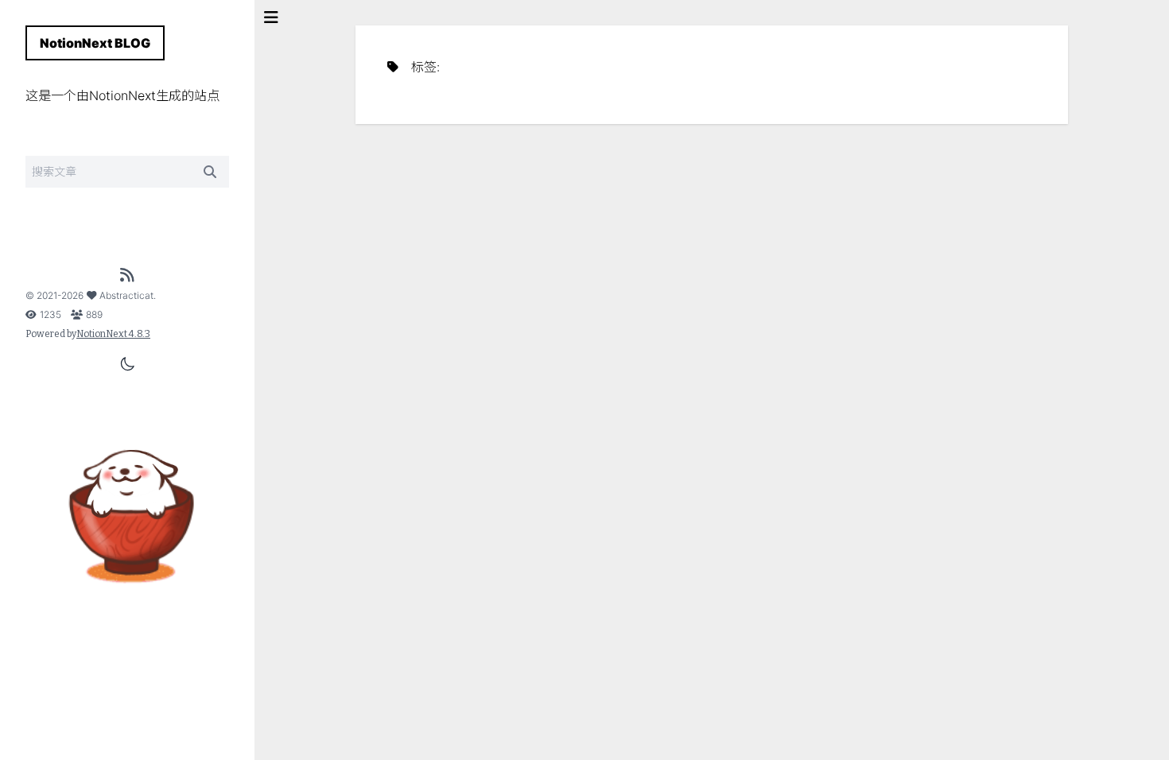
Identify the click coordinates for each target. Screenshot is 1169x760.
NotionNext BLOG (95, 43)
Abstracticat (126, 295)
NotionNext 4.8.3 (113, 333)
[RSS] (127, 275)
